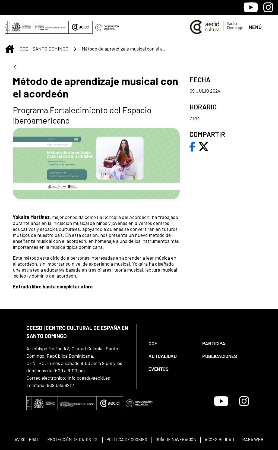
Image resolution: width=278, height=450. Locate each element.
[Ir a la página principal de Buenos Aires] (217, 27)
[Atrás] (15, 67)
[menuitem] (171, 343)
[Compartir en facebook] (192, 146)
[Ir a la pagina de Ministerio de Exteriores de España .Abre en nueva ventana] (37, 27)
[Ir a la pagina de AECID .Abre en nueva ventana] (81, 27)
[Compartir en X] (203, 146)
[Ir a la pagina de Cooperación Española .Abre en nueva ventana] (107, 27)
